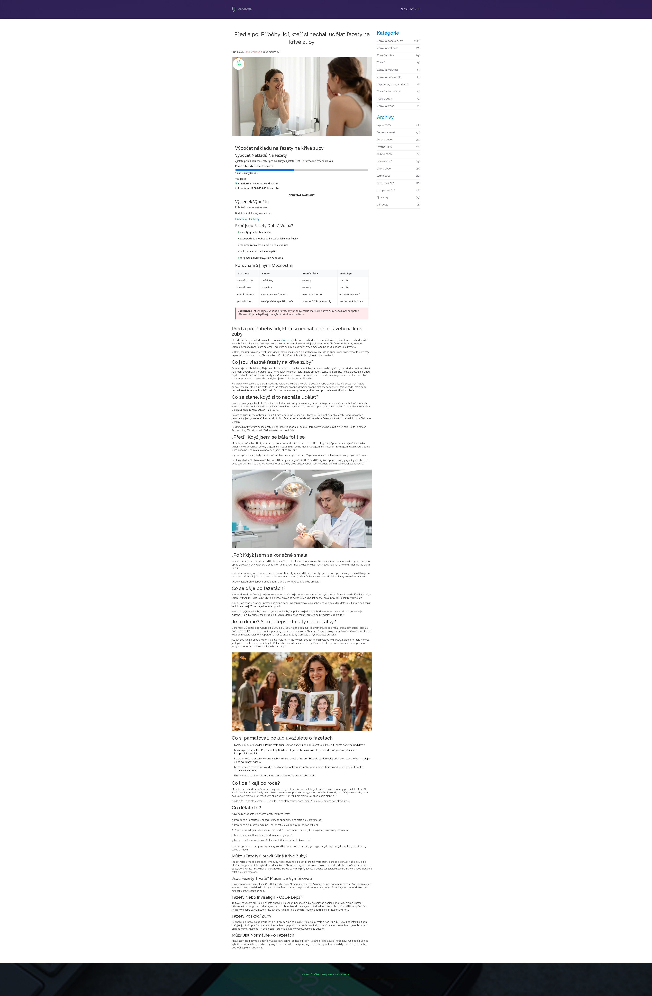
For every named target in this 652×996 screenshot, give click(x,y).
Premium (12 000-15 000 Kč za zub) (258, 188)
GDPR (232, 994)
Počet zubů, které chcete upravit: (254, 166)
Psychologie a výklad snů (398, 84)
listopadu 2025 (398, 190)
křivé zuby (286, 340)
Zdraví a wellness (398, 48)
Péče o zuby (398, 98)
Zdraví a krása (398, 55)
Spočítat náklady (302, 195)
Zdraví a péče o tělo (398, 77)
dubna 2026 (398, 154)
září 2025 (398, 204)
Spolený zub (410, 9)
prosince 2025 (398, 183)
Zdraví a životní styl (398, 91)
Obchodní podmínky (240, 984)
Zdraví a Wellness (398, 69)
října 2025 (398, 197)
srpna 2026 (398, 125)
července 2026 (398, 132)
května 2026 (398, 146)
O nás (232, 980)
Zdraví (398, 62)
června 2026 (398, 139)
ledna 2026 (398, 175)
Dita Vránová (252, 51)
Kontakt (233, 991)
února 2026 (398, 168)
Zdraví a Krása (398, 105)
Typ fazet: (241, 179)
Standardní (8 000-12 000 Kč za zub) (258, 183)
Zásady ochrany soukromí (243, 987)
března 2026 (398, 161)
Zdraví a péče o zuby (398, 40)
